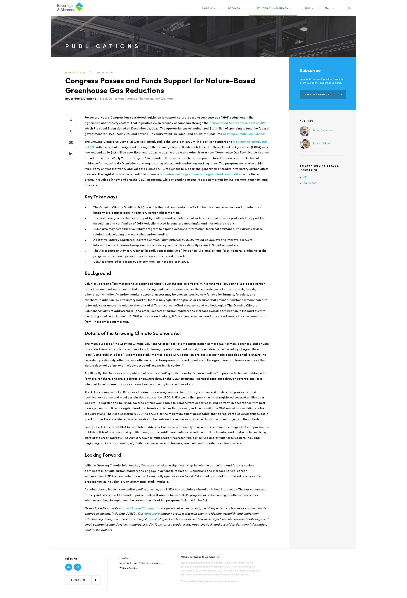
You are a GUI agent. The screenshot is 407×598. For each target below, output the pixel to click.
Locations (124, 558)
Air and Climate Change (135, 508)
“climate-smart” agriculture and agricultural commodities (201, 174)
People (207, 8)
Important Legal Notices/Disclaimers (140, 563)
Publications (103, 46)
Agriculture (152, 513)
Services (234, 8)
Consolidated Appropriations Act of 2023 (237, 123)
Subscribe (78, 580)
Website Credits (128, 568)
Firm (307, 8)
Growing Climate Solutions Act (244, 134)
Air (305, 176)
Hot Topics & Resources (272, 8)
